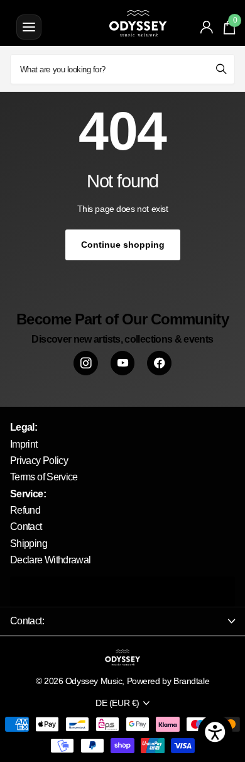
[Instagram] (86, 363)
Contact (26, 526)
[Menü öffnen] (28, 27)
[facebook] (159, 363)
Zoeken (221, 69)
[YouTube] (123, 363)
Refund (25, 510)
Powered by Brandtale (168, 681)
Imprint (24, 444)
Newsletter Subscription (122, 592)
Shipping (28, 543)
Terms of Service (44, 477)
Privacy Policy (39, 460)
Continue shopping (123, 245)
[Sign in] (207, 27)
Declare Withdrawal (50, 560)
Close (122, 620)
